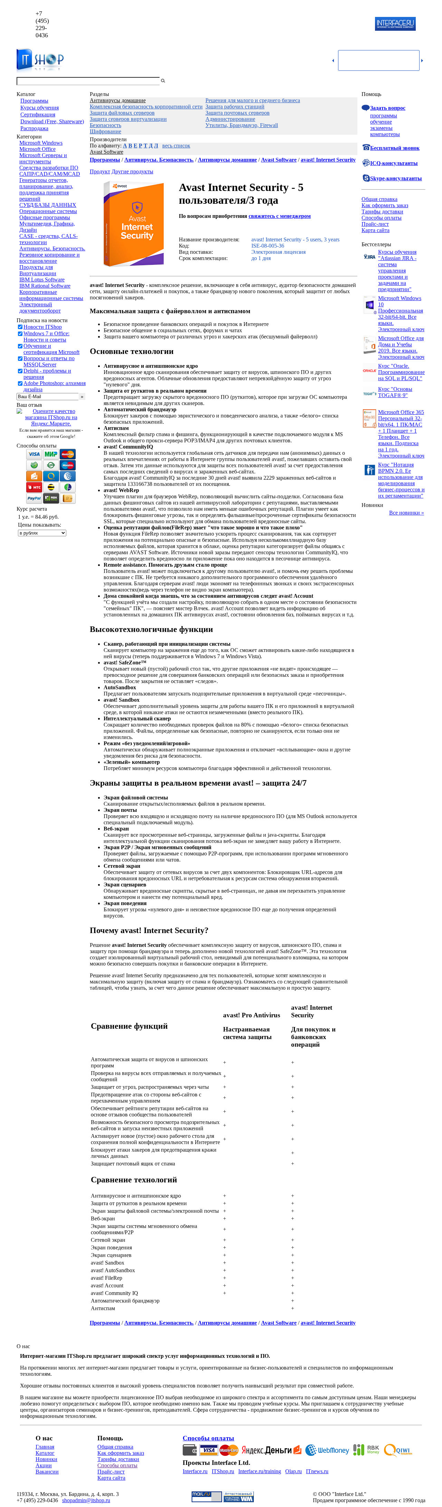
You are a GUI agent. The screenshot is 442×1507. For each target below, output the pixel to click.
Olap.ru (293, 1471)
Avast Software (106, 152)
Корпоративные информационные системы (51, 295)
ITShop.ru (223, 1471)
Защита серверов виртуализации (128, 119)
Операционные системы (48, 211)
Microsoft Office (37, 149)
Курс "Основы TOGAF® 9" (395, 392)
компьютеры (385, 134)
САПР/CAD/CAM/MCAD (49, 174)
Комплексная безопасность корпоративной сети (146, 106)
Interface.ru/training (259, 1471)
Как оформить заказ (385, 205)
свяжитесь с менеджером (280, 216)
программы (383, 115)
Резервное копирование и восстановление (49, 258)
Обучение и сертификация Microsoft (51, 349)
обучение (381, 122)
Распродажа (34, 128)
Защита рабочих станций (235, 106)
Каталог (45, 1453)
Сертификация (37, 114)
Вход (419, 81)
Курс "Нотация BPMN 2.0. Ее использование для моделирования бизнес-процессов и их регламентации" (401, 480)
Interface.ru (195, 1471)
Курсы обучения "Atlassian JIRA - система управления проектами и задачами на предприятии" (397, 270)
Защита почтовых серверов (237, 113)
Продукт (100, 171)
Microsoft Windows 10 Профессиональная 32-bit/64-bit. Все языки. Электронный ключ (401, 313)
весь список (176, 145)
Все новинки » (406, 513)
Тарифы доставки (382, 211)
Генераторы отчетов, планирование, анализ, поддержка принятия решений (46, 189)
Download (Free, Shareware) (52, 121)
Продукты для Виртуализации (37, 270)
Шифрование (105, 131)
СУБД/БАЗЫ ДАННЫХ (47, 205)
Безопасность (105, 125)
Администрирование (230, 119)
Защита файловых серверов (122, 113)
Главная (45, 1447)
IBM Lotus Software (42, 279)
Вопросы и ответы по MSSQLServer (49, 361)
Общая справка (379, 199)
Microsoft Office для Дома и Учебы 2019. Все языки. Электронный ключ (401, 347)
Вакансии (47, 1472)
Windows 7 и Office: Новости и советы (46, 336)
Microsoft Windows (41, 143)
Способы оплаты (382, 218)
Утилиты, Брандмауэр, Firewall (241, 125)
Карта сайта (376, 230)
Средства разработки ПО (48, 168)
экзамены (381, 128)
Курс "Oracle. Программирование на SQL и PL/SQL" (401, 372)
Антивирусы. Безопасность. (52, 248)
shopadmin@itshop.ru (310, 24)
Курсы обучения (39, 108)
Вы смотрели (178, 81)
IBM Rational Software (44, 286)
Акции (44, 1465)
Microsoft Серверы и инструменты (43, 158)
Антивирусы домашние (118, 100)
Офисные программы (44, 217)
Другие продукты (132, 171)
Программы (34, 101)
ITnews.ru (317, 1471)
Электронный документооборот (40, 307)
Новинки (46, 1459)
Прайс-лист (375, 224)
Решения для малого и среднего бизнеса (252, 100)
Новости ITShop (42, 327)
